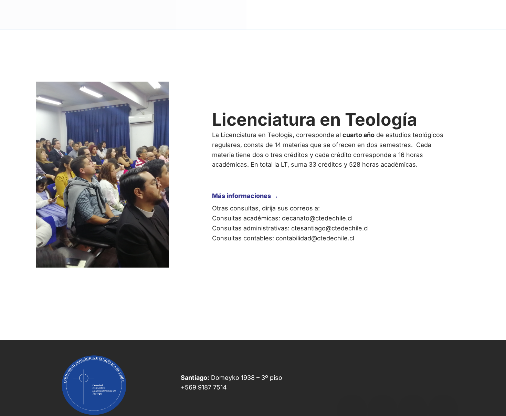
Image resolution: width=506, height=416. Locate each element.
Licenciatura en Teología (314, 119)
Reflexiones (445, 14)
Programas (334, 14)
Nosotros (296, 14)
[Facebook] (352, 383)
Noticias (407, 14)
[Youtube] (413, 383)
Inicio (266, 14)
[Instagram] (443, 383)
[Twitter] (382, 383)
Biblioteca (372, 14)
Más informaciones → (245, 195)
